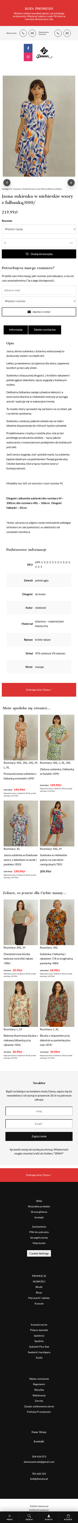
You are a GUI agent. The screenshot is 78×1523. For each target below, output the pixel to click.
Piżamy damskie (39, 1330)
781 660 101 (58, 33)
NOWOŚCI (39, 1281)
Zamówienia (39, 1226)
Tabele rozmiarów (45, 329)
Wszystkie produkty (51, 189)
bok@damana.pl (67, 33)
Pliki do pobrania (39, 1232)
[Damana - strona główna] (44, 52)
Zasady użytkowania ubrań (39, 1406)
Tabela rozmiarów (39, 1378)
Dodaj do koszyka (42, 254)
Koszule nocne (39, 1324)
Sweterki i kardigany (39, 1352)
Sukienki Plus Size (39, 1346)
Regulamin (39, 1384)
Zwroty (39, 1400)
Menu (10, 1519)
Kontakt (39, 1217)
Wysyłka (39, 1389)
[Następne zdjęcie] (71, 182)
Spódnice (39, 1335)
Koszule (39, 1303)
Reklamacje (39, 1395)
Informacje (15, 329)
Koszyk (68, 1519)
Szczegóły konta (39, 1237)
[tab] (16, 329)
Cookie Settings (39, 1253)
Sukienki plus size (32, 189)
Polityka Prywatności (39, 1411)
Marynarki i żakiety (39, 1297)
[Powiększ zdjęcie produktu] (39, 126)
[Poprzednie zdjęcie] (7, 182)
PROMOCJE (39, 1275)
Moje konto (39, 1243)
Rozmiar (7, 220)
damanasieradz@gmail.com (32, 33)
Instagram (28, 57)
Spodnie (39, 1341)
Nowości (17, 189)
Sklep (39, 1200)
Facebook (28, 48)
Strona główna (39, 1211)
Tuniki (39, 1357)
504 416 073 (23, 33)
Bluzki (39, 1286)
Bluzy (39, 1292)
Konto (48, 1519)
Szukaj (29, 1519)
